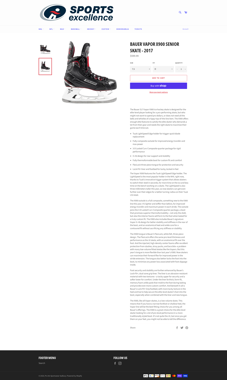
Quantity (178, 63)
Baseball (75, 29)
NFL (51, 29)
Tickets (138, 29)
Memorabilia (122, 29)
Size (131, 63)
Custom (106, 29)
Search (42, 363)
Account (185, 29)
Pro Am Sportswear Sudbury (55, 376)
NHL (41, 29)
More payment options (158, 92)
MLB (62, 29)
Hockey (91, 29)
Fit (154, 63)
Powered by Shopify (74, 376)
